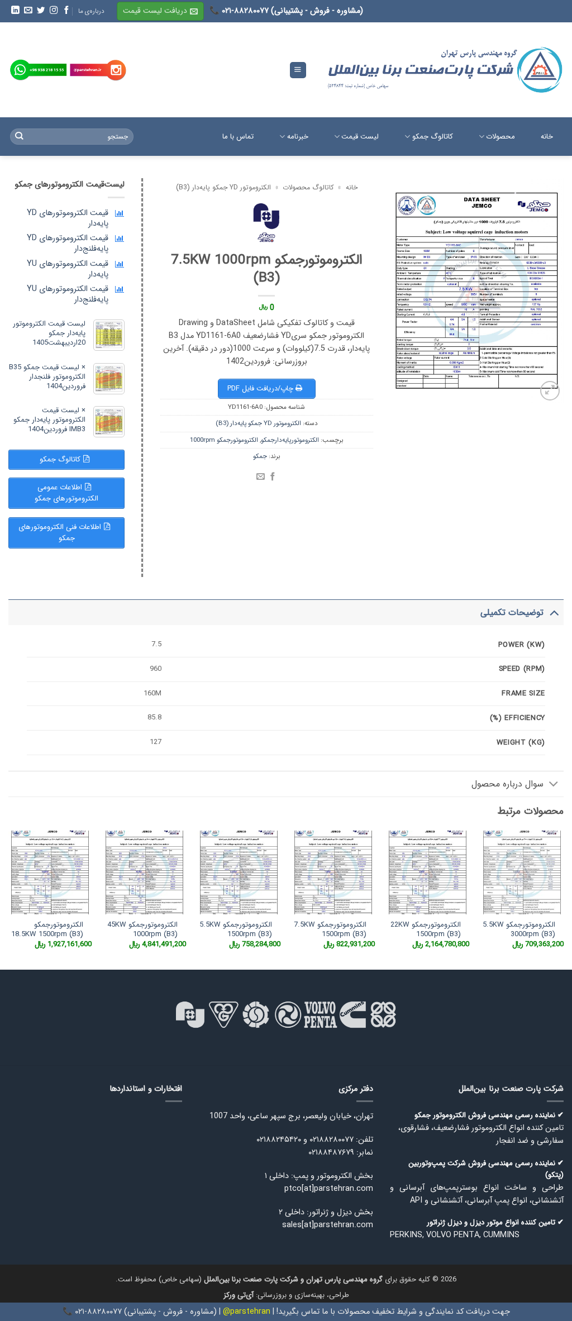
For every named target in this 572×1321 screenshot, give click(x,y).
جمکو (260, 456)
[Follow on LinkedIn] (14, 10)
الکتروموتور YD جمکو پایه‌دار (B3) (223, 187)
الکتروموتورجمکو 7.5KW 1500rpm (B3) (330, 930)
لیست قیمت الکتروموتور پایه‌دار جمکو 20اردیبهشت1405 (49, 333)
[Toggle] (554, 612)
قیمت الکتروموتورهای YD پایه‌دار (67, 218)
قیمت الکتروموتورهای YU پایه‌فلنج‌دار (67, 294)
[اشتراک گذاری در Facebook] (273, 477)
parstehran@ (246, 1311)
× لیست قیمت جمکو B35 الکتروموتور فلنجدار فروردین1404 (47, 376)
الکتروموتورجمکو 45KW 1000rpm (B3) (142, 930)
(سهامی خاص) (271, 1279)
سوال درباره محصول (507, 784)
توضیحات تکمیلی (512, 612)
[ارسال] (19, 136)
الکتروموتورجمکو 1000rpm (224, 440)
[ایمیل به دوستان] (260, 477)
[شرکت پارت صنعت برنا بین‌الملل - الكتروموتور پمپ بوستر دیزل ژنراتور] (443, 70)
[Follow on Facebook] (66, 10)
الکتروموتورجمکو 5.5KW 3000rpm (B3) (519, 930)
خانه (352, 187)
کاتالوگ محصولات (308, 187)
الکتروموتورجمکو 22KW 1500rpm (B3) (425, 930)
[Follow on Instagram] (53, 10)
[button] (160, 11)
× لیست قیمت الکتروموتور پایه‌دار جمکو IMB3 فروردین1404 (49, 419)
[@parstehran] (98, 70)
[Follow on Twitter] (40, 10)
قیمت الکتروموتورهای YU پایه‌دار (67, 269)
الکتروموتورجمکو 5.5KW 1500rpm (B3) (235, 930)
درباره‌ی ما (91, 11)
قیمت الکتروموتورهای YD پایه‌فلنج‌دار (67, 243)
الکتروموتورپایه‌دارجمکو (290, 440)
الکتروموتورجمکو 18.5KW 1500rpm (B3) (47, 930)
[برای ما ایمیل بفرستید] (27, 10)
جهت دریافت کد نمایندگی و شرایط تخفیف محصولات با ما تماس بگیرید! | (390, 1311)
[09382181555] (38, 70)
